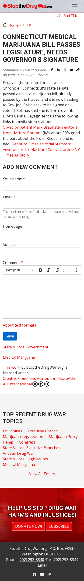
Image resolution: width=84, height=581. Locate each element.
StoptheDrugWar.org (28, 548)
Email (7, 197)
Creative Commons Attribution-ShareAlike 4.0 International (39, 381)
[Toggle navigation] (74, 6)
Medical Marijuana (19, 357)
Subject (9, 244)
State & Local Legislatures (25, 458)
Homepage (12, 226)
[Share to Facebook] (51, 69)
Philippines (12, 431)
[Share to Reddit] (65, 69)
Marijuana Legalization (23, 436)
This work (11, 367)
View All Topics (42, 473)
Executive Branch (43, 431)
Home (13, 25)
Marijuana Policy (63, 436)
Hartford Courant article (52, 149)
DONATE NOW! (28, 526)
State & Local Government (25, 347)
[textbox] (42, 296)
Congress (27, 442)
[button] (78, 69)
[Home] (27, 6)
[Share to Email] (71, 69)
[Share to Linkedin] (58, 69)
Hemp (8, 442)
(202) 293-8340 (31, 559)
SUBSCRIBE (59, 526)
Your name (12, 178)
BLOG (27, 25)
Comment (11, 262)
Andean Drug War (18, 453)
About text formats (19, 325)
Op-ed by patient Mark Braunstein (33, 127)
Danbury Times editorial (32, 144)
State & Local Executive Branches (31, 447)
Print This (69, 15)
